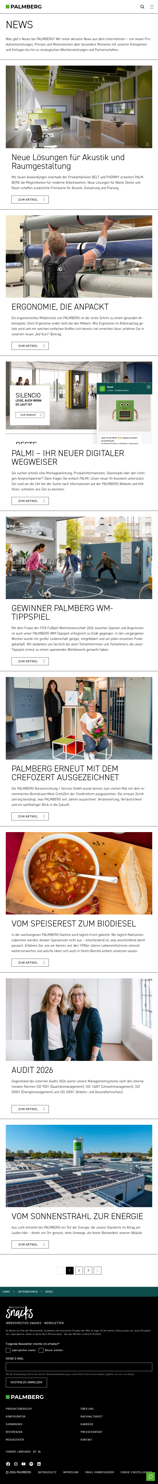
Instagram (15, 1464)
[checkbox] (8, 1350)
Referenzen (14, 1432)
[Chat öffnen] (150, 1476)
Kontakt (86, 1439)
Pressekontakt (92, 1432)
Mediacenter (15, 1439)
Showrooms (14, 1424)
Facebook (8, 1464)
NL (39, 1451)
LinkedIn (39, 1464)
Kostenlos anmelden (26, 1382)
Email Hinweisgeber (99, 1472)
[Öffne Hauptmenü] (151, 6)
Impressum (71, 1472)
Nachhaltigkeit (92, 1416)
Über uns (87, 1409)
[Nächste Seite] (97, 1270)
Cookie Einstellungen (136, 1472)
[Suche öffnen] (142, 7)
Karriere (87, 1424)
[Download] (147, 144)
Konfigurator (15, 1416)
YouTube (23, 1464)
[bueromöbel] (23, 6)
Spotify (31, 1464)
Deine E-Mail (15, 1358)
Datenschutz (47, 1472)
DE (34, 1451)
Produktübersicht (19, 1409)
